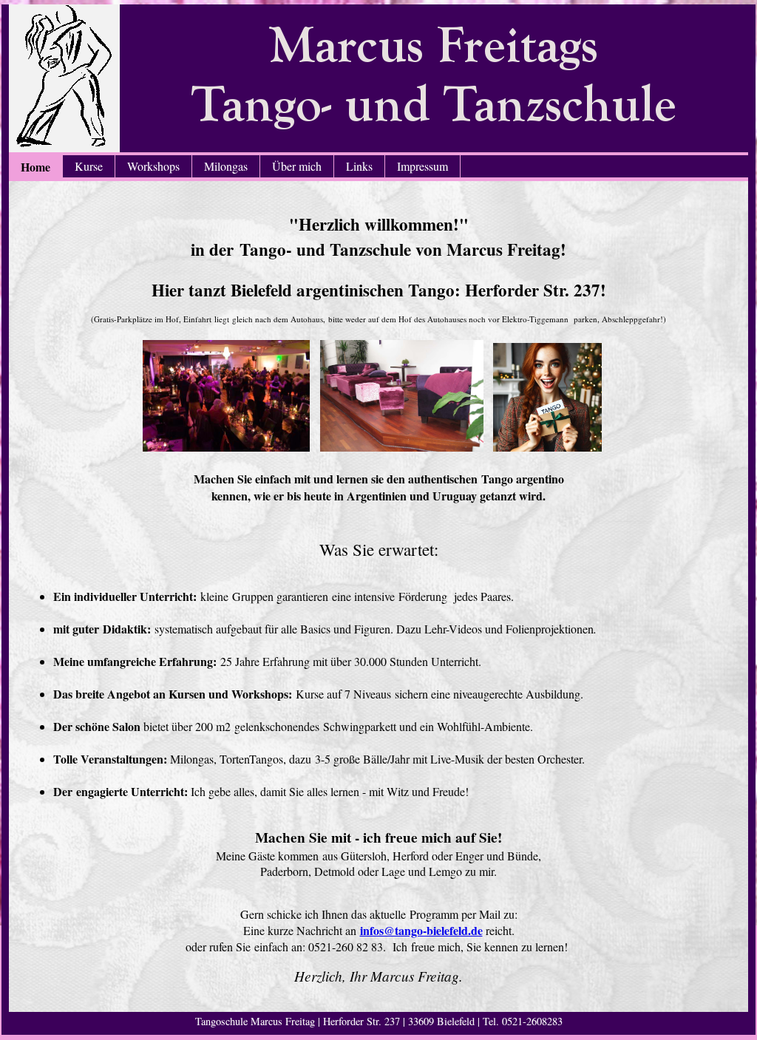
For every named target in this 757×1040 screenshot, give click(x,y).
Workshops (153, 166)
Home (35, 166)
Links (359, 166)
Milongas (226, 166)
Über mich (297, 166)
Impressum (422, 166)
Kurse (89, 166)
